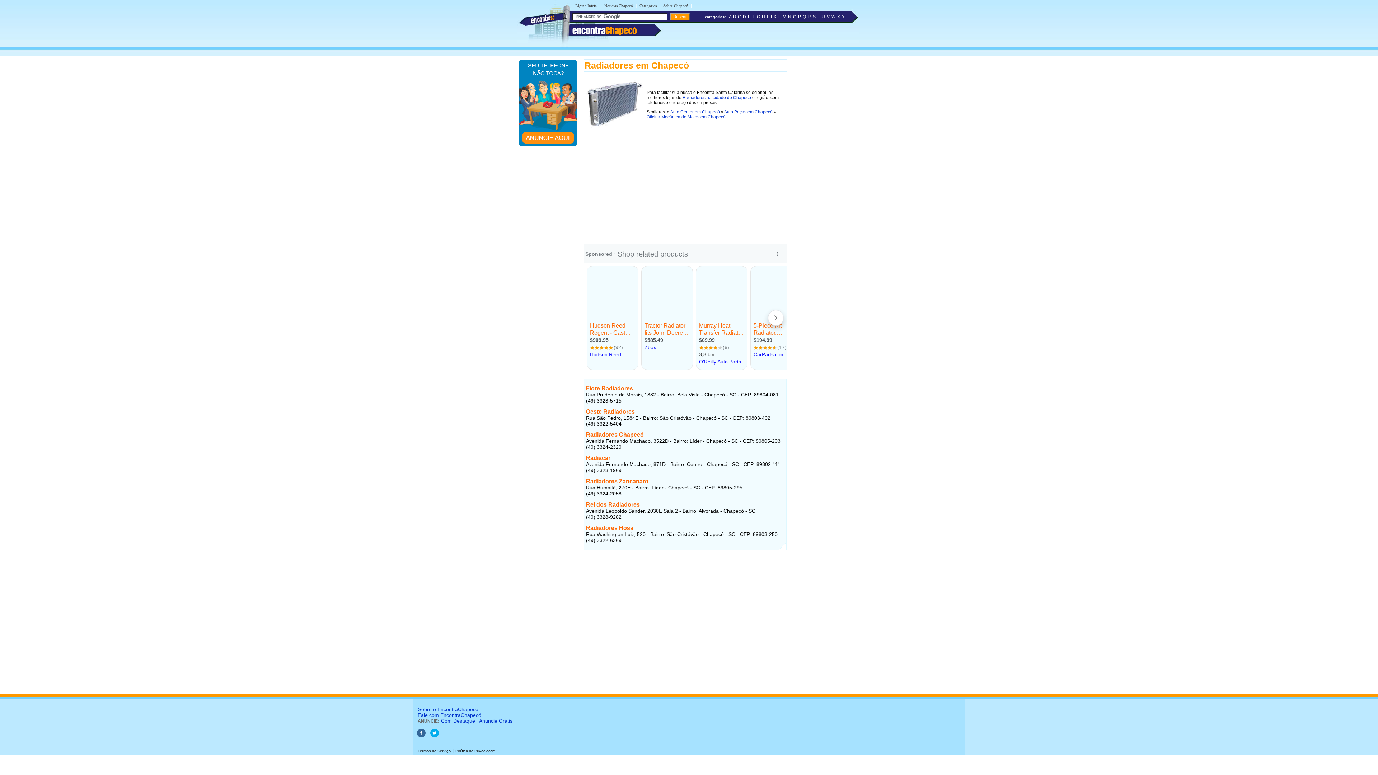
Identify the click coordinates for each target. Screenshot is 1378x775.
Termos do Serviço (434, 751)
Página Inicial (586, 6)
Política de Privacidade (475, 751)
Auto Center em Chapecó (695, 111)
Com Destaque (458, 721)
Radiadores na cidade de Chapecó (717, 97)
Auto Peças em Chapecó (748, 111)
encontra (604, 30)
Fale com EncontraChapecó (449, 715)
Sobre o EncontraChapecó (448, 709)
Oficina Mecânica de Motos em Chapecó (686, 116)
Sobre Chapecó (675, 6)
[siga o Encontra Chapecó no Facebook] (422, 735)
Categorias (648, 6)
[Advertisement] (685, 182)
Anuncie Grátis (495, 721)
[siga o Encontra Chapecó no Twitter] (434, 735)
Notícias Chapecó (618, 6)
